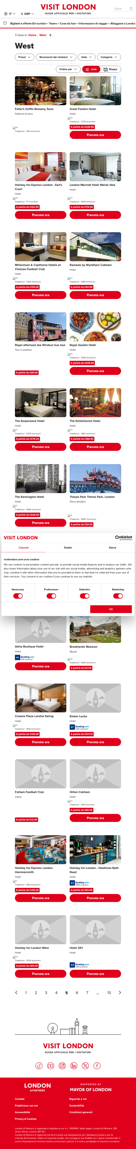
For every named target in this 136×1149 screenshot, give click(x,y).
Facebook (97, 1065)
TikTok (38, 1065)
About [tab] (112, 547)
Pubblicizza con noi (26, 1105)
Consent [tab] (24, 547)
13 (109, 992)
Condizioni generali (80, 1112)
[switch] (51, 596)
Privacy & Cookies (25, 1118)
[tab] (91, 69)
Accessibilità (22, 1112)
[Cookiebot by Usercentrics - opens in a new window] (117, 537)
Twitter (85, 1065)
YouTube (50, 1065)
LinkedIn (73, 1065)
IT (10, 14)
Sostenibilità (76, 1105)
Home (32, 35)
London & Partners (38, 1087)
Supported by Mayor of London (90, 1087)
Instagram (62, 1065)
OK (111, 609)
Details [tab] (68, 547)
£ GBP (25, 14)
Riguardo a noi (78, 1099)
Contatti (19, 1099)
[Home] (5, 23)
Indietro (16, 992)
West (42, 35)
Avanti (120, 992)
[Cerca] (131, 7)
